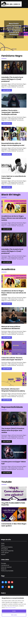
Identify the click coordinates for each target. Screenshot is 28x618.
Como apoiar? (5, 552)
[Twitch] (2, 586)
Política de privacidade (10, 607)
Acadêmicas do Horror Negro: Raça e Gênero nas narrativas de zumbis (13, 218)
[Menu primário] (26, 4)
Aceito (14, 611)
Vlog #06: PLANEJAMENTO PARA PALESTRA (13, 504)
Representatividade (12, 407)
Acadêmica (8, 269)
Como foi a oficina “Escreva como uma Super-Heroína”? (12, 359)
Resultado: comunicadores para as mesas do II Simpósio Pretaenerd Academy (14, 29)
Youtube (6, 481)
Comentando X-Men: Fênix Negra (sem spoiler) (13, 525)
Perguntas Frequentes (7, 550)
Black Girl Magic (11, 194)
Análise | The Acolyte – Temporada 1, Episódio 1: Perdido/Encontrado (10, 112)
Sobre (2, 545)
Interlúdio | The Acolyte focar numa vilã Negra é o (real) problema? (12, 79)
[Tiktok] (12, 586)
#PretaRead (4, 549)
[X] (5, 582)
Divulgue (3, 563)
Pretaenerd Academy (6, 547)
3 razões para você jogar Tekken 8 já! (13, 463)
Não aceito (14, 615)
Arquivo (3, 554)
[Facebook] (2, 582)
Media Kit (3, 569)
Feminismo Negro (11, 55)
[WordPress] (9, 586)
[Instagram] (9, 582)
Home (2, 543)
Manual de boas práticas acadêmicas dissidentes (10, 328)
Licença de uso (5, 565)
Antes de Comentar (6, 567)
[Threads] (5, 586)
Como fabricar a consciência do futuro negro (13, 177)
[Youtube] (12, 582)
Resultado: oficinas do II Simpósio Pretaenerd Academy (13, 390)
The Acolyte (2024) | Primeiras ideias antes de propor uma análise (12, 430)
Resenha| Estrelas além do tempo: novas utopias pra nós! (12, 144)
